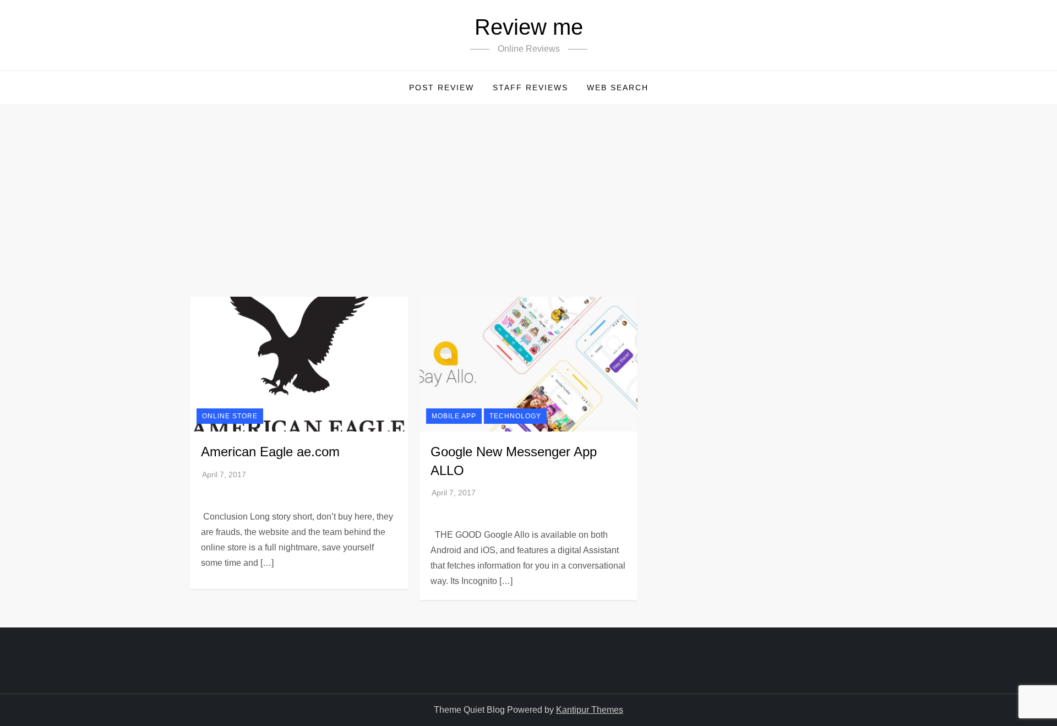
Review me (529, 27)
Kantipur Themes (589, 709)
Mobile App (454, 416)
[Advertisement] (528, 187)
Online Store (230, 416)
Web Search (618, 87)
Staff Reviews (530, 87)
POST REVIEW (441, 87)
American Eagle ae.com (270, 451)
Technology (515, 416)
